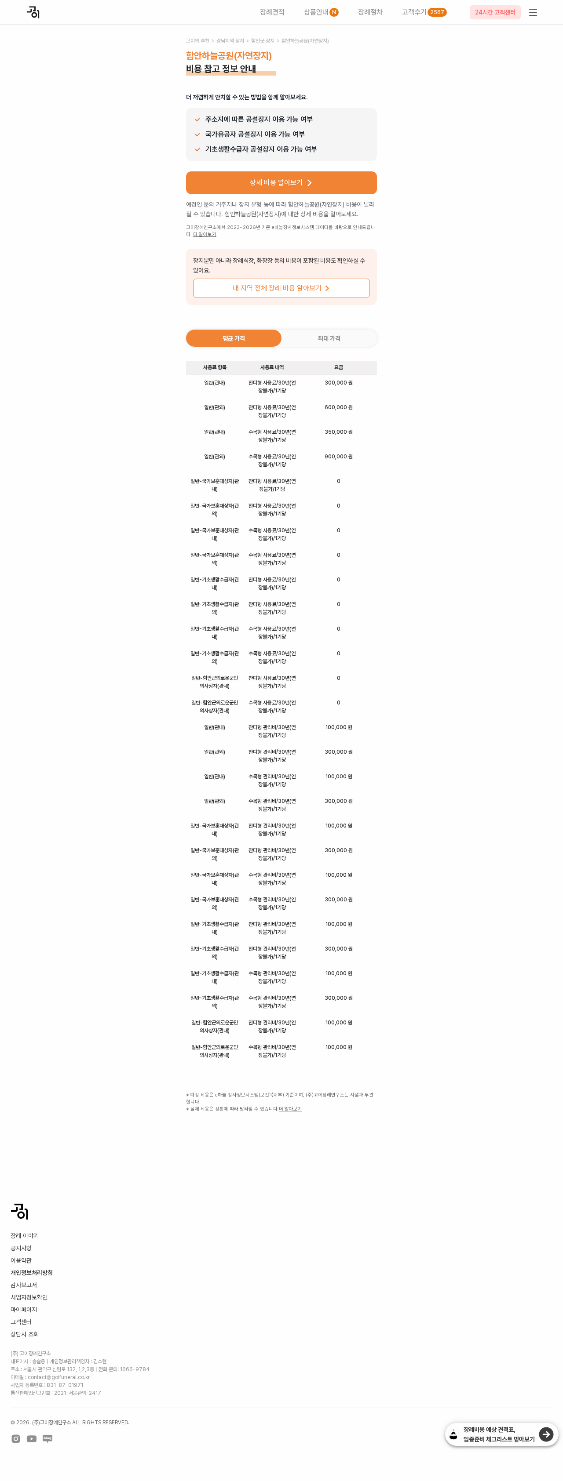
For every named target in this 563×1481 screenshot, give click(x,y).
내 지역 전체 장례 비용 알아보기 (277, 288)
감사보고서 (24, 1285)
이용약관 (21, 1260)
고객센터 (21, 1321)
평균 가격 (234, 338)
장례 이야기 (25, 1235)
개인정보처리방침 (32, 1272)
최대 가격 (329, 338)
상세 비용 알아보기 (276, 182)
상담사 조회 (25, 1334)
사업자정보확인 (29, 1297)
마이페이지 (24, 1309)
